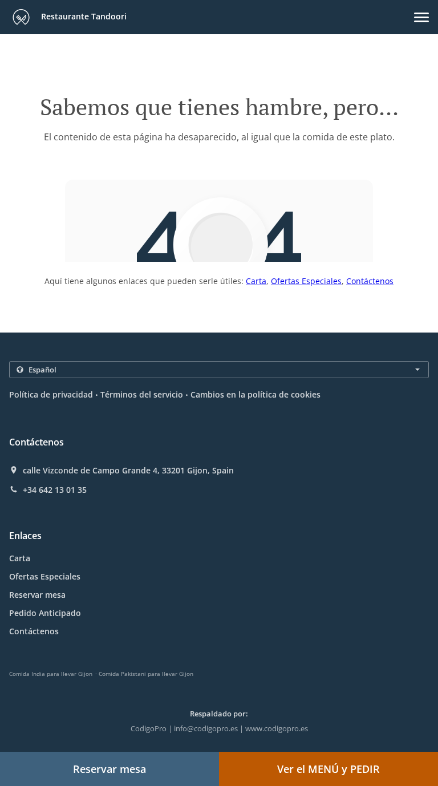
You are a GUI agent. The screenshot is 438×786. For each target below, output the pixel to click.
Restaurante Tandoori (83, 16)
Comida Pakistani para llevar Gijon (146, 674)
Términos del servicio (141, 394)
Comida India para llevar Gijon (50, 674)
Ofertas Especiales (306, 280)
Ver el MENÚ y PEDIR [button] (328, 769)
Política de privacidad (51, 394)
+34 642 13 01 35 (55, 490)
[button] (421, 17)
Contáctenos (370, 280)
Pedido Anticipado (45, 612)
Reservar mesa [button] (109, 769)
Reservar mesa (37, 594)
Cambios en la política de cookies (255, 394)
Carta (256, 280)
